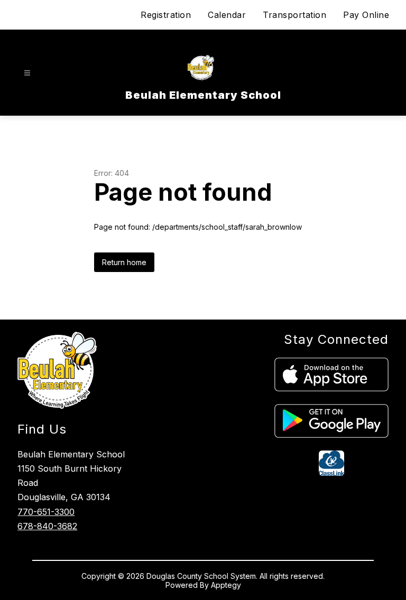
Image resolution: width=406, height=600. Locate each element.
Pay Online (366, 15)
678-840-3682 (47, 526)
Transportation (294, 15)
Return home (124, 262)
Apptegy (226, 584)
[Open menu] (27, 73)
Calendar (227, 15)
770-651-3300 (46, 512)
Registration (166, 15)
